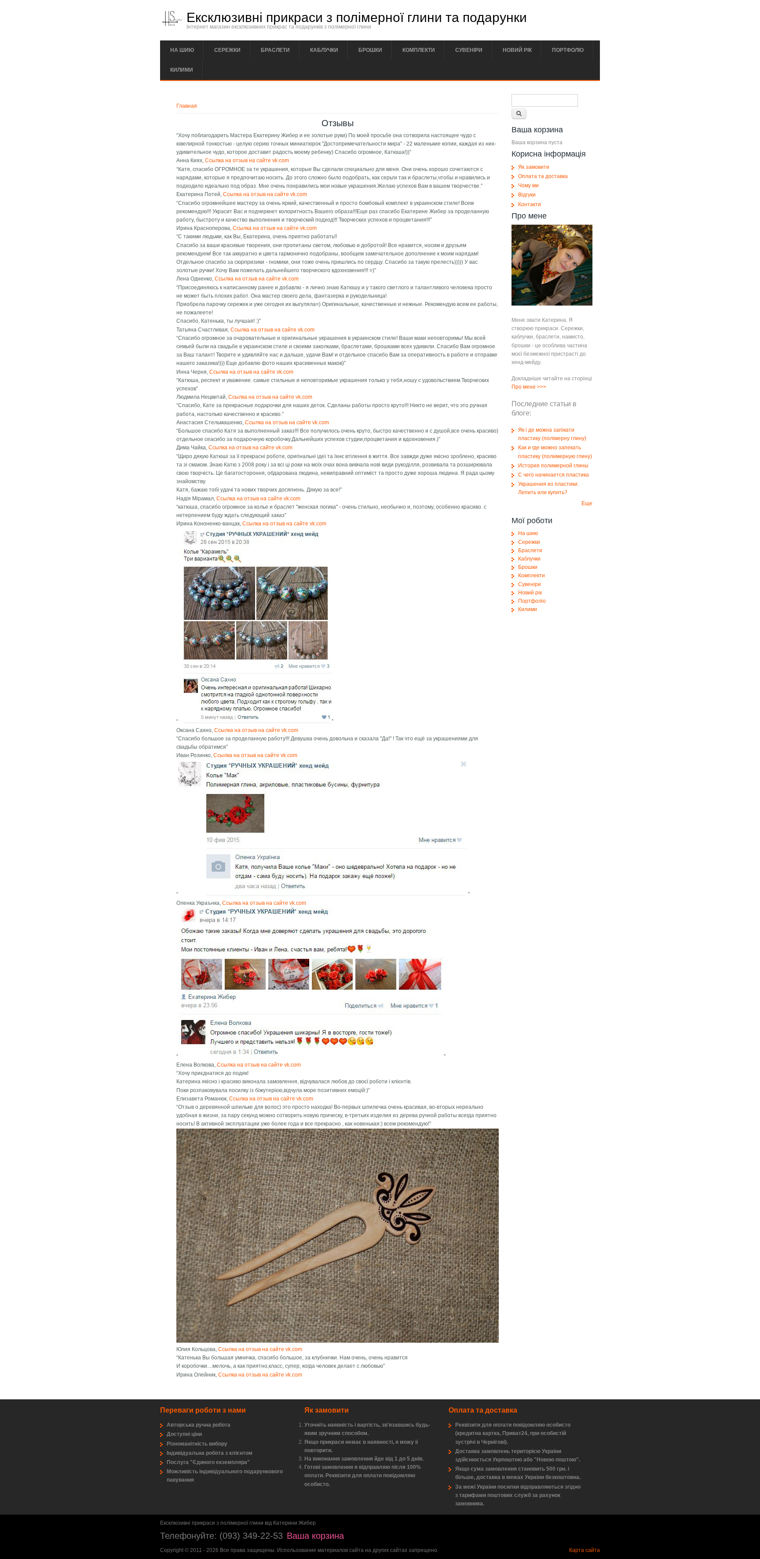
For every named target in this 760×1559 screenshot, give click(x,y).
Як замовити (533, 167)
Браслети (275, 50)
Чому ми (528, 185)
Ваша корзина (315, 1536)
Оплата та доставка (543, 176)
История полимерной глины (553, 466)
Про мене (524, 387)
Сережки (227, 50)
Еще (586, 503)
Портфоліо (568, 50)
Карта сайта (584, 1550)
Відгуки (527, 195)
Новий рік (517, 50)
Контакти (529, 204)
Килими (181, 70)
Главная (186, 106)
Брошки (370, 50)
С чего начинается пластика (553, 475)
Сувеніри (468, 50)
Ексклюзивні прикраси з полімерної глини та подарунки (356, 17)
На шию (182, 50)
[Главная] (172, 24)
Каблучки (324, 50)
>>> (541, 387)
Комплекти (418, 50)
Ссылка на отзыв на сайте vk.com (247, 160)
